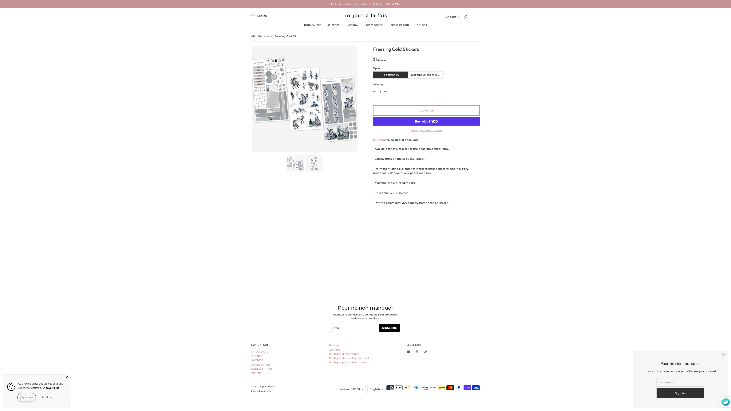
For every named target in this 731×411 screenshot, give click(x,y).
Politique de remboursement (349, 358)
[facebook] (408, 352)
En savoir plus (50, 387)
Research (335, 345)
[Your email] (680, 382)
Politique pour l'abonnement (349, 362)
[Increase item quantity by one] (386, 92)
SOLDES (422, 25)
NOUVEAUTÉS (312, 25)
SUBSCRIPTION (400, 25)
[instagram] (417, 352)
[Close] (67, 377)
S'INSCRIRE (389, 327)
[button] (262, 100)
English (451, 16)
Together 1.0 (390, 74)
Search (262, 16)
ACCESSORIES (374, 25)
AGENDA (352, 25)
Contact (334, 349)
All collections (260, 36)
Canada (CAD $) (349, 389)
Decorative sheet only (426, 74)
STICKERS (333, 25)
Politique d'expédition (344, 354)
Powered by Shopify (261, 391)
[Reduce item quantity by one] (375, 92)
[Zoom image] (304, 100)
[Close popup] (724, 355)
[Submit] (255, 15)
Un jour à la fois (266, 387)
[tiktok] (425, 352)
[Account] (465, 16)
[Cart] (475, 16)
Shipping (379, 140)
